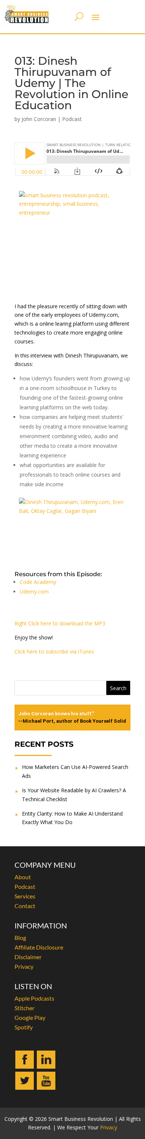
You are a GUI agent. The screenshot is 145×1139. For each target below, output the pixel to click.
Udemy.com (34, 591)
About (22, 876)
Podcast (72, 118)
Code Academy (38, 581)
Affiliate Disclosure (38, 947)
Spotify (23, 1027)
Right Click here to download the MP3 (59, 623)
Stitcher (24, 1007)
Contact (24, 905)
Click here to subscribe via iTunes (54, 651)
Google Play (29, 1017)
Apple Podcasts (34, 998)
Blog (20, 937)
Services (24, 896)
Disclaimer (28, 956)
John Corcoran (39, 118)
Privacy (23, 966)
